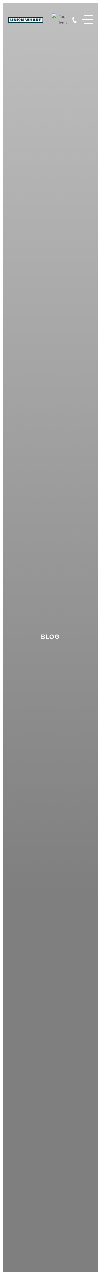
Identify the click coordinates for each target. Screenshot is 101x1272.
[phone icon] (74, 19)
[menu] (87, 19)
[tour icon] (59, 19)
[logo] (25, 19)
